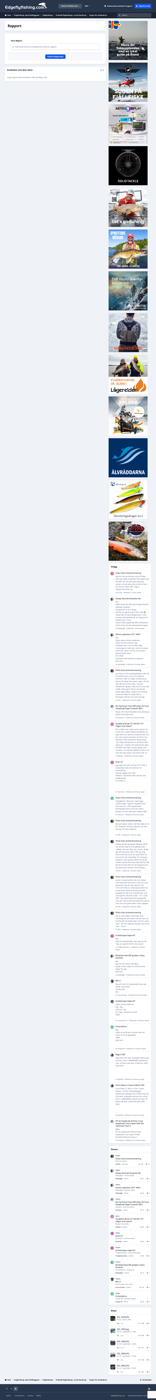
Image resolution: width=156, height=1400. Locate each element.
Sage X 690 (120, 1054)
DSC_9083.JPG (123, 1341)
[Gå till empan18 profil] (112, 1027)
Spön (117, 1216)
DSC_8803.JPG (123, 1365)
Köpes (118, 1199)
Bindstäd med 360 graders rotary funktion (130, 956)
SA (120, 1319)
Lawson (120, 814)
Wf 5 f (118, 981)
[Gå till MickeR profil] (112, 1055)
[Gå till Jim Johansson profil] (112, 1262)
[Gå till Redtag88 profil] (112, 599)
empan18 (121, 1048)
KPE (119, 700)
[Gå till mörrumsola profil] (112, 981)
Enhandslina (121, 1026)
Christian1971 (123, 1020)
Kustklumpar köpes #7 (125, 935)
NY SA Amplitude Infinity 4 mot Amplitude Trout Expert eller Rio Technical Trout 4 (130, 1123)
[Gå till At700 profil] (112, 573)
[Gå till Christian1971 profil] (112, 1001)
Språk (8, 1396)
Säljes (118, 1170)
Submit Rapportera (55, 56)
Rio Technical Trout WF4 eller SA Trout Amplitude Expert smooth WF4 (132, 707)
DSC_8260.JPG (123, 1317)
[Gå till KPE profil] (112, 670)
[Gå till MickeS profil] (112, 724)
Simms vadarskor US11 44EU (128, 634)
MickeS (120, 756)
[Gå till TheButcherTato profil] (112, 936)
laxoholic (121, 792)
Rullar (118, 1155)
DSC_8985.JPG (123, 1353)
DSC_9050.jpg (123, 1329)
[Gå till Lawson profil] (112, 798)
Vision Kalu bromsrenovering (128, 573)
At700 (120, 592)
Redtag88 (121, 628)
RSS (39, 1396)
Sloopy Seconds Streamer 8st (128, 598)
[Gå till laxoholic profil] (112, 762)
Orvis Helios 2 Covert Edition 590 (130, 1085)
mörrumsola (122, 995)
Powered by (139, 1396)
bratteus (121, 718)
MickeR (120, 1079)
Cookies (30, 1396)
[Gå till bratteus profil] (112, 706)
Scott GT (119, 762)
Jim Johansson (121, 1270)
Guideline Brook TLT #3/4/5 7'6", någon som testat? (130, 724)
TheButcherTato (123, 947)
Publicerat (132, 592)
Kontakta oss (19, 1396)
